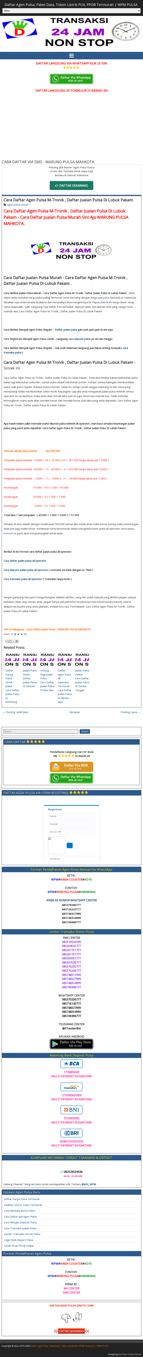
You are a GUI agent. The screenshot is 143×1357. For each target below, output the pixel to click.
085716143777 (71, 909)
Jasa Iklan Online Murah (129, 1354)
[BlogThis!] (10, 641)
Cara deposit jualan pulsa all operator (26, 570)
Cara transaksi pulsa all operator (23, 579)
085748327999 (71, 913)
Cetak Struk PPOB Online (19, 1245)
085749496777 (71, 922)
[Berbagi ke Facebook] (17, 641)
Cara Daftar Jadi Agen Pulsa (20, 1216)
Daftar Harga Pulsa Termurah (22, 1199)
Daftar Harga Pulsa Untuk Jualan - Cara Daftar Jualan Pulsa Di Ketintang (12, 686)
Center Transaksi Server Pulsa (22, 1234)
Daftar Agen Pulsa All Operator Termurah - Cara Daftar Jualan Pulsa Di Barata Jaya (65, 686)
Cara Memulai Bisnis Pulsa (19, 1210)
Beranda (75, 712)
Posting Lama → (130, 712)
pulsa (106, 297)
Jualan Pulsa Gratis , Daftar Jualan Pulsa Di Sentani (30, 678)
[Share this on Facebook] (12, 634)
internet (8, 533)
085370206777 (71, 905)
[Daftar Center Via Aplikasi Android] (71, 1048)
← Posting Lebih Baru (16, 712)
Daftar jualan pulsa (66, 329)
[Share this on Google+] (26, 634)
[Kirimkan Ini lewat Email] (7, 641)
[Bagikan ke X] (13, 641)
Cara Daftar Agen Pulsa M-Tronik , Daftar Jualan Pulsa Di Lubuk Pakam (68, 199)
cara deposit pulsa (80, 339)
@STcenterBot (71, 1028)
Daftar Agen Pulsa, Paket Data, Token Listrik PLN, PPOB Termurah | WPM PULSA (71, 4)
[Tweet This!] (18, 634)
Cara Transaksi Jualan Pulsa (20, 1228)
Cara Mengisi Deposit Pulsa (20, 1222)
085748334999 (71, 918)
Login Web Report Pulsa (18, 1240)
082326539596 (73, 1172)
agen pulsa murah (17, 204)
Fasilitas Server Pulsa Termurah (23, 1205)
